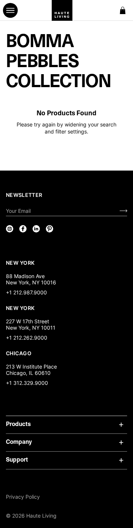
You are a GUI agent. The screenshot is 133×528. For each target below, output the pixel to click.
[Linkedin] (36, 228)
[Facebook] (23, 228)
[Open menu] (10, 10)
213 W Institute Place (31, 366)
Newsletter (24, 195)
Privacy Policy (23, 497)
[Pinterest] (49, 228)
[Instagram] (9, 228)
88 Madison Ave (25, 276)
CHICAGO (18, 353)
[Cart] (122, 10)
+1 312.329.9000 (27, 383)
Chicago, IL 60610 (28, 373)
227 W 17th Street (27, 321)
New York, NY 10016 (31, 282)
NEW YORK (21, 262)
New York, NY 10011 (30, 327)
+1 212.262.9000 (26, 337)
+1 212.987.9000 (26, 292)
